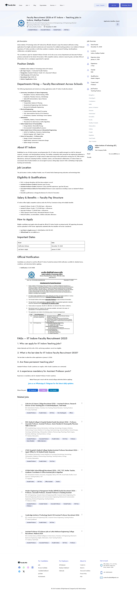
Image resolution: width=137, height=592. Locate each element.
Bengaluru (91, 95)
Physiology (63, 432)
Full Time (66, 30)
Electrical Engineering (30, 497)
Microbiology (60, 454)
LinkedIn (54, 390)
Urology (49, 434)
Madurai (29, 539)
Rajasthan (29, 478)
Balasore (29, 501)
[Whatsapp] (24, 567)
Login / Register (100, 5)
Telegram (49, 383)
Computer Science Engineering (65, 495)
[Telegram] (19, 571)
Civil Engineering (67, 23)
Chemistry (42, 408)
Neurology (28, 432)
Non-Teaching (49, 408)
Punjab (91, 132)
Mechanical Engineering (38, 499)
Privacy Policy (83, 573)
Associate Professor (45, 30)
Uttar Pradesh (92, 141)
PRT (60, 474)
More (61, 5)
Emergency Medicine (67, 428)
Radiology (33, 434)
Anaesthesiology (31, 428)
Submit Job (61, 571)
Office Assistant (48, 481)
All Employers (62, 565)
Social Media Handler (67, 474)
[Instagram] (28, 567)
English (39, 538)
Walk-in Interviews (42, 441)
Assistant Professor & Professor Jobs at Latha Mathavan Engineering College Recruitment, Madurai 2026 (49, 532)
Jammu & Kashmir (93, 107)
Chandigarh (92, 98)
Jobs (27, 5)
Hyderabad (92, 113)
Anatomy (38, 428)
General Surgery (73, 430)
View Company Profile (100, 150)
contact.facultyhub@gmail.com (111, 577)
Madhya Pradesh (37, 27)
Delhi (90, 104)
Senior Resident (30, 441)
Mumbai (29, 436)
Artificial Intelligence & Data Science (46, 536)
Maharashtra (35, 436)
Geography (49, 474)
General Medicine (64, 430)
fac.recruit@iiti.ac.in (34, 232)
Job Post (114, 5)
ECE (74, 495)
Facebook (33, 390)
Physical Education (58, 408)
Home (20, 5)
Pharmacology (56, 432)
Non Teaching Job (62, 413)
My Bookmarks (41, 576)
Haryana (91, 110)
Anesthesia (30, 454)
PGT (58, 474)
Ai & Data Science (31, 536)
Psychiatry (27, 434)
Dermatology (58, 428)
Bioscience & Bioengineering (55, 23)
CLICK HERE (31, 268)
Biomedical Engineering (41, 23)
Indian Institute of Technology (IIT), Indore (106, 146)
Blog (35, 5)
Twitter (43, 390)
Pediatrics (50, 432)
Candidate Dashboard (43, 571)
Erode (28, 410)
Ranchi (29, 519)
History (54, 474)
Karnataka (91, 117)
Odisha (34, 501)
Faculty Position (57, 30)
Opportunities (43, 5)
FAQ (81, 576)
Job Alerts (40, 573)
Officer (71, 413)
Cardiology (51, 428)
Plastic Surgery (70, 432)
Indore (30, 27)
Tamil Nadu (34, 410)
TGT (41, 476)
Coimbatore (92, 101)
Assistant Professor (32, 30)
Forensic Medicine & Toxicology (41, 430)
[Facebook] (19, 567)
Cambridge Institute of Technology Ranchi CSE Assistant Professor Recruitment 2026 (52, 515)
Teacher (58, 481)
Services (52, 5)
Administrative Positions (33, 408)
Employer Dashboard (64, 568)
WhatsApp (40, 383)
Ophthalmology (35, 432)
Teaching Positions (45, 25)
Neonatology (68, 454)
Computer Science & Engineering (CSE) (46, 495)
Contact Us (82, 565)
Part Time (65, 439)
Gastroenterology (54, 430)
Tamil (50, 538)
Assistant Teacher (43, 504)
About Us (82, 568)
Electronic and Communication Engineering (48, 497)
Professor (73, 439)
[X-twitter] (24, 571)
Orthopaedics (43, 432)
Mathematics (36, 25)
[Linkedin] (32, 567)
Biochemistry (45, 428)
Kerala (90, 120)
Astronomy (31, 23)
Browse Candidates (42, 568)
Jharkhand (34, 519)
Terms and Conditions (85, 571)
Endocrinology (29, 430)
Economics (42, 474)
